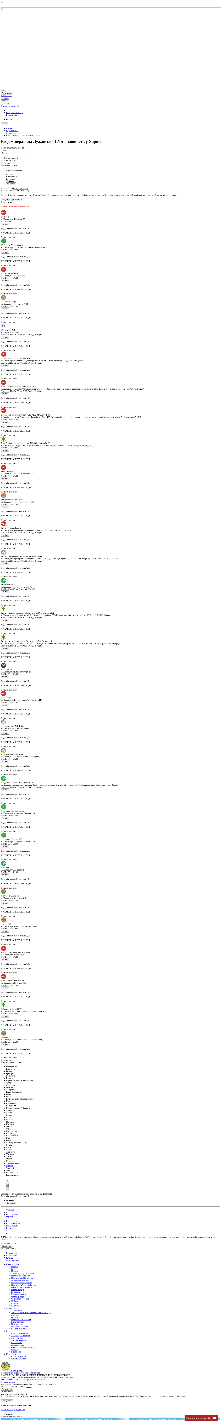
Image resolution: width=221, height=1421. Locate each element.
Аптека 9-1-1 (6, 95)
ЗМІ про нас (16, 1301)
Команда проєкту (18, 1292)
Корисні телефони (19, 1329)
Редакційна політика (20, 1280)
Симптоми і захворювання (23, 1347)
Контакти (15, 1306)
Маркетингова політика (21, 1283)
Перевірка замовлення (21, 1319)
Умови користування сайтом (23, 1273)
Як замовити (16, 1310)
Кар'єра (14, 1303)
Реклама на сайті (18, 1359)
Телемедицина (12, 1260)
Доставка (15, 1315)
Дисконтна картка (19, 1340)
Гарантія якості (17, 1322)
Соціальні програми (20, 1299)
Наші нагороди (17, 1290)
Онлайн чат (6, 1246)
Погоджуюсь (7, 1389)
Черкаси (9, 1166)
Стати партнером (18, 1356)
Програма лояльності (20, 1276)
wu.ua (28, 1387)
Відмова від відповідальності (13, 1382)
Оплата (14, 1317)
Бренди (14, 1349)
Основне (10, 1210)
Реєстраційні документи (21, 1287)
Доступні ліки (17, 1338)
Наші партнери (17, 1296)
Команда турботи (18, 1294)
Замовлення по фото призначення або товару (31, 1313)
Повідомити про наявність (12, 200)
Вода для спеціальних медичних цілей (23, 135)
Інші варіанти (12, 1214)
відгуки (9, 1217)
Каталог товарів (13, 1253)
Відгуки (10, 1229)
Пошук (4, 124)
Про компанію (12, 1264)
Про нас (14, 1271)
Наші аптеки (11, 1255)
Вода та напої (12, 131)
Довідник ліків (17, 1345)
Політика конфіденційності (23, 1278)
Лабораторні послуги (20, 1336)
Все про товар (12, 1221)
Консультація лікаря (14, 113)
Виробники (16, 1352)
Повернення (16, 1324)
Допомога (10, 1308)
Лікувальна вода (13, 133)
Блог (13, 1269)
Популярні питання (19, 1326)
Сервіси (9, 1331)
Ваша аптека (16, 1343)
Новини (14, 1266)
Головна (9, 128)
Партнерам (11, 1354)
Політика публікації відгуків (23, 1285)
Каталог (5, 98)
